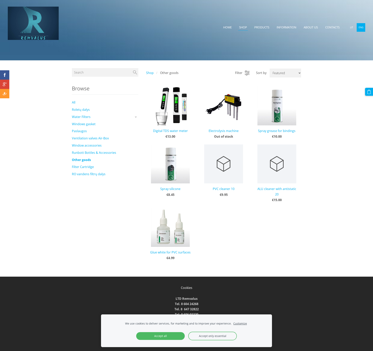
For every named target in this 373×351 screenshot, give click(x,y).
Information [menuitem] (286, 27)
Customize (240, 323)
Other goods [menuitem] (81, 160)
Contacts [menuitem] (332, 27)
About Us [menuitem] (311, 27)
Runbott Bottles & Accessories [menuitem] (94, 152)
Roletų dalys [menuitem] (81, 109)
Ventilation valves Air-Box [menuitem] (90, 138)
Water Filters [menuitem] (81, 117)
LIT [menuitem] (351, 27)
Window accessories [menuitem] (87, 145)
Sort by (261, 73)
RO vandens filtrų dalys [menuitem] (88, 174)
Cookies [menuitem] (186, 288)
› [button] (136, 117)
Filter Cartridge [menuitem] (83, 167)
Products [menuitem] (261, 27)
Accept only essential (212, 336)
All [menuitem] (73, 102)
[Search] (135, 72)
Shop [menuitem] (243, 27)
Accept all (160, 336)
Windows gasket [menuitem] (84, 124)
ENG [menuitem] (361, 27)
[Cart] (369, 92)
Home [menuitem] (227, 27)
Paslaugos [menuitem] (79, 131)
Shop (150, 73)
